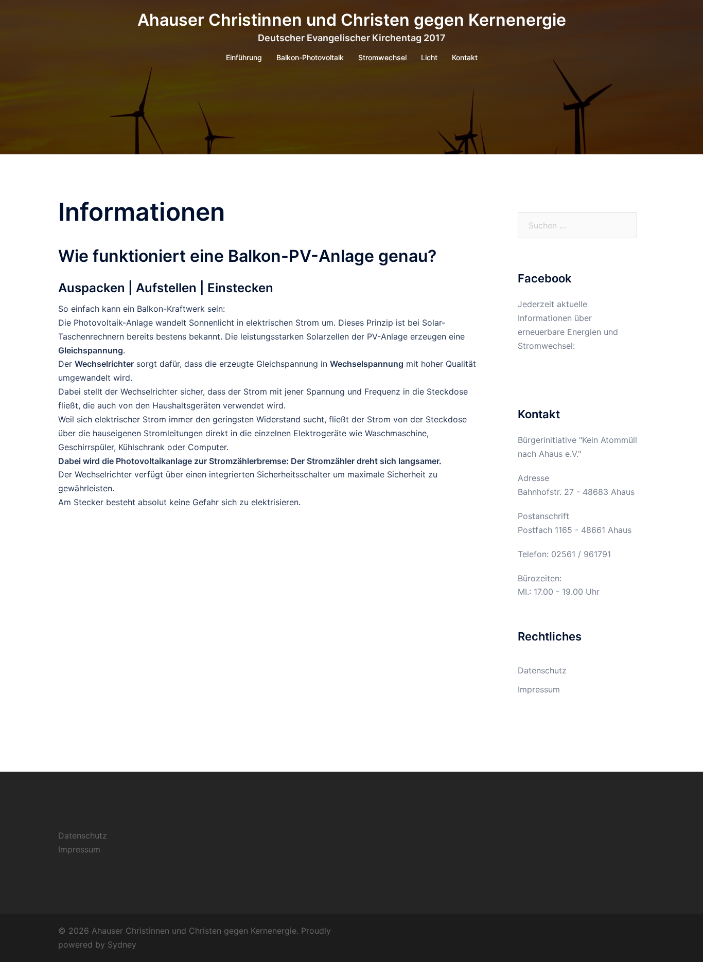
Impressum (539, 689)
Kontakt (465, 57)
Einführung (244, 57)
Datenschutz (542, 670)
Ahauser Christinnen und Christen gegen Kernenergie (351, 20)
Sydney (122, 944)
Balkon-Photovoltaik (310, 57)
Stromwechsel (382, 57)
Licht (429, 57)
